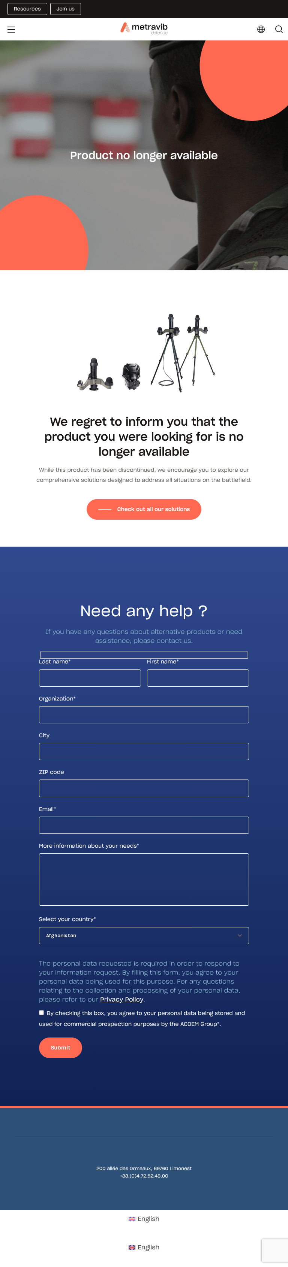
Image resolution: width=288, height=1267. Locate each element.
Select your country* (67, 919)
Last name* (54, 662)
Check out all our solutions (153, 509)
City (44, 735)
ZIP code (51, 772)
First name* (163, 662)
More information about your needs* (89, 846)
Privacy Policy (121, 999)
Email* (47, 809)
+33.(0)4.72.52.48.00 (144, 1176)
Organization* (57, 699)
